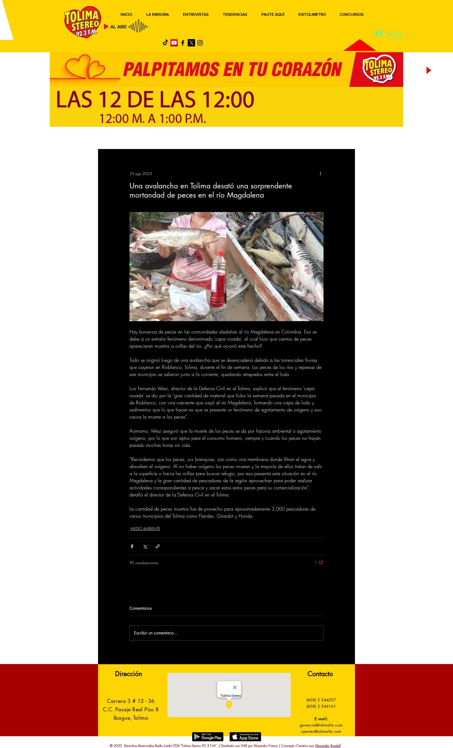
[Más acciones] (320, 173)
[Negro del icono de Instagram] (200, 42)
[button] (343, 138)
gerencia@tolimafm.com (321, 725)
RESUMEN (115, 138)
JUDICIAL (205, 138)
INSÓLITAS (275, 138)
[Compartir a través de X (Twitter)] (144, 546)
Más (302, 138)
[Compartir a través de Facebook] (132, 546)
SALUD (144, 138)
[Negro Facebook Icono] (182, 42)
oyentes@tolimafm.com (321, 731)
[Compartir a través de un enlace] (157, 546)
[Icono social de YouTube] (174, 42)
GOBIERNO (239, 138)
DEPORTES (174, 138)
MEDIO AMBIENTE (145, 528)
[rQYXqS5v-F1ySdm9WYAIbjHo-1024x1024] (191, 42)
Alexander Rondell (328, 745)
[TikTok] (165, 42)
